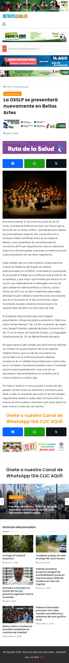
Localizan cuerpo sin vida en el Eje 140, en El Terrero (51, 557)
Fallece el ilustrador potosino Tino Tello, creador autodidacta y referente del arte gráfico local (51, 613)
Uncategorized (21, 86)
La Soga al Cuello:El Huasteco (14, 557)
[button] (34, 195)
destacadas (16, 497)
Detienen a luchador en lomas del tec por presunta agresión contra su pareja (18, 592)
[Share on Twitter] (56, 163)
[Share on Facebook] (13, 163)
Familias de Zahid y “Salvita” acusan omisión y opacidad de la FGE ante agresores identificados (33, 509)
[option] (34, 501)
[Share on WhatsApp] (34, 163)
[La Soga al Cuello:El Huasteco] (18, 543)
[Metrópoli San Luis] (15, 16)
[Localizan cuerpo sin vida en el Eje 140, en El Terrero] (51, 543)
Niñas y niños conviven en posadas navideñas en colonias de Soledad (17, 629)
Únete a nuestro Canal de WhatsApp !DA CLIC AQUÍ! (34, 418)
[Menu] (4, 24)
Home (8, 86)
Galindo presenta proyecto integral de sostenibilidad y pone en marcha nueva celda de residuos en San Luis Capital (50, 576)
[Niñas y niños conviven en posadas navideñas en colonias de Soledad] (18, 614)
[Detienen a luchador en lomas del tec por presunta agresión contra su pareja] (18, 576)
